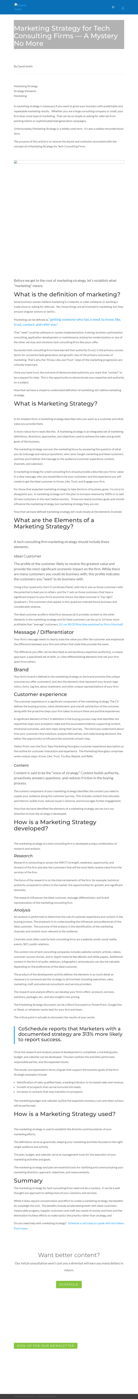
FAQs (30, 1356)
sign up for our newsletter (45, 1345)
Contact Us (27, 1362)
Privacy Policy (25, 1368)
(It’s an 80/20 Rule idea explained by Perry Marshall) (91, 624)
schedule (69, 1284)
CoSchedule (33, 1029)
